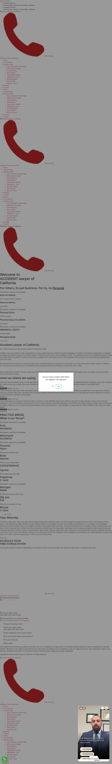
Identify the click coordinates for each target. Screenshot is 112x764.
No (53, 386)
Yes (59, 386)
